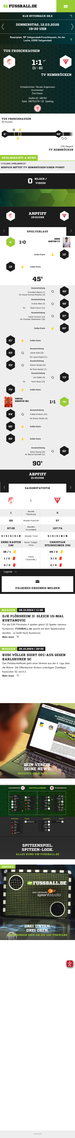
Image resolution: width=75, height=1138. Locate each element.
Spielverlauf (37, 231)
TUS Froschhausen (21, 50)
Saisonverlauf (70, 487)
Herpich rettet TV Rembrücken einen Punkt (33, 167)
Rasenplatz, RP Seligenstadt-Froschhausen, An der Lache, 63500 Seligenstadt (37, 39)
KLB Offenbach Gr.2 (37, 16)
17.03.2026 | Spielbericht (13, 164)
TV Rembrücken (56, 74)
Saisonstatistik (37, 488)
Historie (4, 487)
